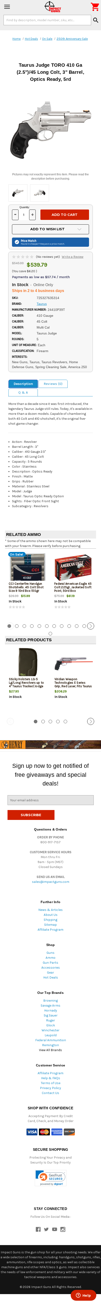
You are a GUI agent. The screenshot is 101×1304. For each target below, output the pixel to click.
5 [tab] (39, 626)
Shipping (50, 920)
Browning (50, 1001)
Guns (50, 953)
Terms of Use (50, 1083)
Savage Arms (50, 1006)
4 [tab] (32, 626)
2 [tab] (17, 626)
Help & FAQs (50, 1078)
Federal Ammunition (50, 1040)
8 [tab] (61, 626)
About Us (51, 915)
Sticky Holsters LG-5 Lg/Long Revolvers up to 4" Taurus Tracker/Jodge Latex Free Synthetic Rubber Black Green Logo (27, 686)
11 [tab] (84, 626)
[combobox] (47, 20)
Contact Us (50, 1093)
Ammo (50, 958)
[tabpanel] (27, 585)
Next (90, 625)
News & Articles (50, 910)
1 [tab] (35, 721)
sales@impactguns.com (50, 882)
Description (23, 384)
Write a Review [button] (72, 257)
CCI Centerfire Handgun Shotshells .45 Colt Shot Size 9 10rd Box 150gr (26, 587)
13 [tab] (50, 633)
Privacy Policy (50, 1088)
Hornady (50, 1010)
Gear (50, 973)
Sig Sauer (51, 1015)
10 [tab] (76, 626)
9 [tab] (69, 626)
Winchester (50, 1030)
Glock (50, 1025)
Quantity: (24, 207)
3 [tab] (24, 626)
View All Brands (50, 1050)
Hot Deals (50, 977)
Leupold (51, 1035)
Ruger (50, 1020)
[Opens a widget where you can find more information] (83, 1296)
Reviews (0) (53, 384)
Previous (10, 625)
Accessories (50, 968)
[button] (50, 1178)
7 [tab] (54, 626)
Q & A (23, 392)
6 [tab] (47, 626)
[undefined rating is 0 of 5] (23, 257)
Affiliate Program (50, 930)
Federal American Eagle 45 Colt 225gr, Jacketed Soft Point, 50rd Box (73, 587)
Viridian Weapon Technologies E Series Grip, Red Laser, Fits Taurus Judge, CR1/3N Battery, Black (73, 686)
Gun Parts (50, 963)
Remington (50, 1045)
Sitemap (50, 925)
